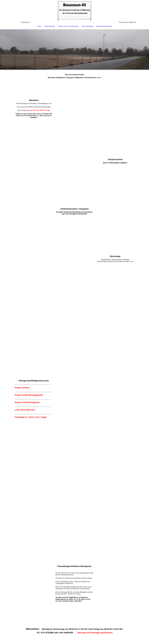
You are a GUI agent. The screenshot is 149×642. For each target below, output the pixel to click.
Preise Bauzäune (49, 26)
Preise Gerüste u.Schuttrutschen (68, 26)
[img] (74, 11)
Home (39, 26)
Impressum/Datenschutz (104, 26)
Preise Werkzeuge (87, 26)
